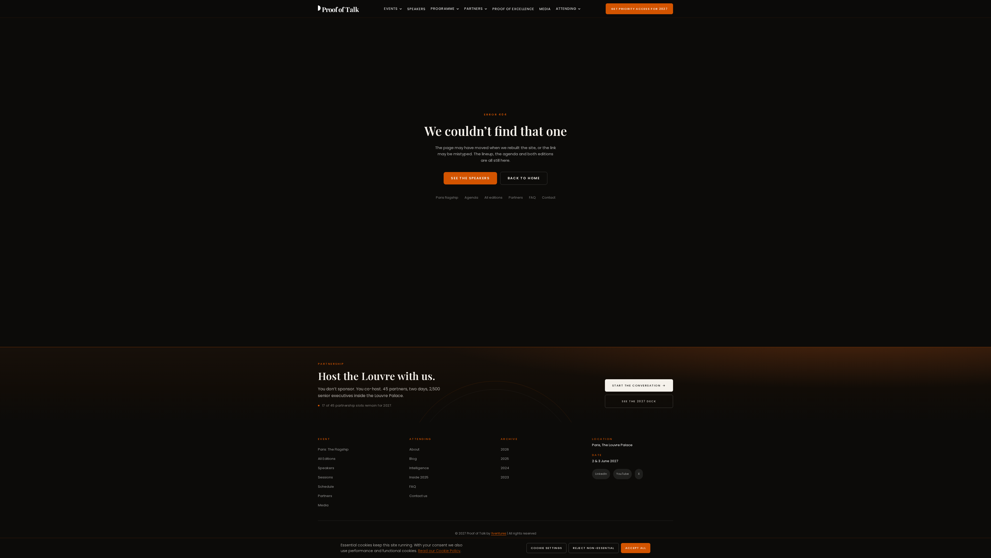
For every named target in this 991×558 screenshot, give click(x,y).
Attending (566, 8)
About (414, 449)
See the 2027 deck (639, 401)
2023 (505, 477)
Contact (548, 197)
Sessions (325, 477)
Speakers (416, 8)
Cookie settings (546, 548)
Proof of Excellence (513, 8)
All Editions (326, 458)
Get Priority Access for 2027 (639, 9)
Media (545, 8)
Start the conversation (642, 386)
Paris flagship (447, 197)
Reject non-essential (593, 548)
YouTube (622, 474)
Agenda (471, 197)
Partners (473, 8)
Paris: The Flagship (333, 449)
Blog (413, 458)
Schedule (326, 486)
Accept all (635, 548)
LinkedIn (601, 474)
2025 (505, 458)
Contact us (418, 495)
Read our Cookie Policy (439, 550)
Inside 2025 (418, 477)
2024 (505, 468)
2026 (505, 449)
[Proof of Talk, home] (338, 8)
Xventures (498, 533)
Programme (442, 8)
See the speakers (470, 178)
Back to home (524, 178)
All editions (493, 197)
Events (391, 8)
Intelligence (419, 468)
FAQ (532, 197)
